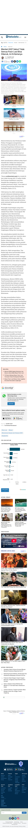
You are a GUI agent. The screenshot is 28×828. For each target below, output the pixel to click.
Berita (5, 46)
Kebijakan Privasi (17, 823)
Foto (23, 790)
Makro (9, 775)
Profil (23, 778)
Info (2, 795)
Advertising (16, 822)
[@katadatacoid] (18, 818)
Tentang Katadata (9, 822)
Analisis (9, 789)
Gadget (16, 781)
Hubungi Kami (14, 824)
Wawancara (17, 790)
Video (23, 784)
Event (2, 804)
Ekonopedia (24, 773)
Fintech (16, 778)
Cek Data (10, 790)
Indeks (2, 797)
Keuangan (10, 776)
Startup (16, 779)
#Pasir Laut (4, 430)
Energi (2, 779)
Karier (21, 822)
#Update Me (5, 435)
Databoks (3, 803)
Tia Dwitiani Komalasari (10, 425)
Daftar (24, 812)
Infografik (10, 787)
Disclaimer (24, 823)
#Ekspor (11, 430)
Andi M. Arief (10, 57)
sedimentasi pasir (12, 176)
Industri (15, 42)
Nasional (10, 42)
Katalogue (24, 789)
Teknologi (17, 782)
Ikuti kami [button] (11, 403)
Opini (16, 789)
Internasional (21, 42)
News (23, 786)
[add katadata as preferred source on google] (14, 388)
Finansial (10, 773)
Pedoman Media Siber (7, 823)
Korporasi (10, 779)
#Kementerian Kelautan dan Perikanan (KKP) (12, 433)
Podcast (23, 792)
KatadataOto (4, 805)
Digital (16, 773)
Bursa (9, 778)
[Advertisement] (14, 743)
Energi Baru (3, 787)
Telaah (16, 787)
